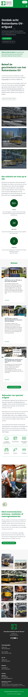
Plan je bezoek (6, 38)
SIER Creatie (19, 693)
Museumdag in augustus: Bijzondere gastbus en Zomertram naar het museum (13, 320)
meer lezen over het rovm (8, 98)
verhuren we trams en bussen (14, 89)
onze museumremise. (17, 195)
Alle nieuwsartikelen (14, 387)
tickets (25, 2)
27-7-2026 (6, 317)
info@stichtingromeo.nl (7, 678)
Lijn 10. (18, 193)
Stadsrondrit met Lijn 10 (8, 41)
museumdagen (5, 79)
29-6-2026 (6, 358)
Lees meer (7, 300)
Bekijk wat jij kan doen (9, 543)
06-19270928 (5, 683)
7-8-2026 (6, 278)
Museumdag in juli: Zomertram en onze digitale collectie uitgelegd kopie (13, 361)
